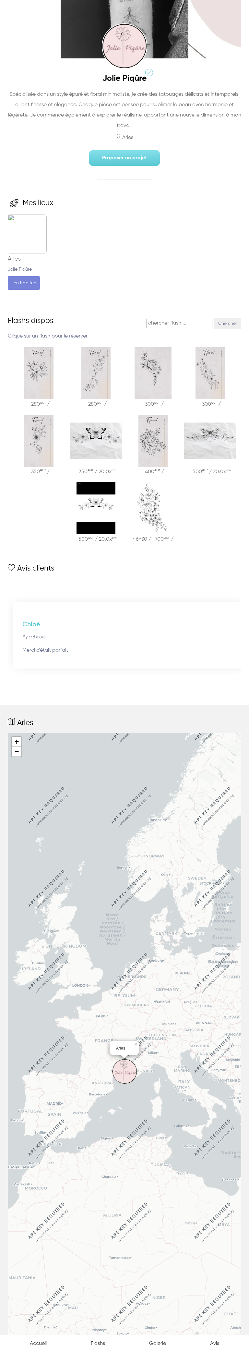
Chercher (227, 323)
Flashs (98, 1343)
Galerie (157, 1343)
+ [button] (17, 742)
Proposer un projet (124, 158)
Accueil (38, 1343)
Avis (214, 1343)
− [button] (17, 751)
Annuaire (27, 8)
